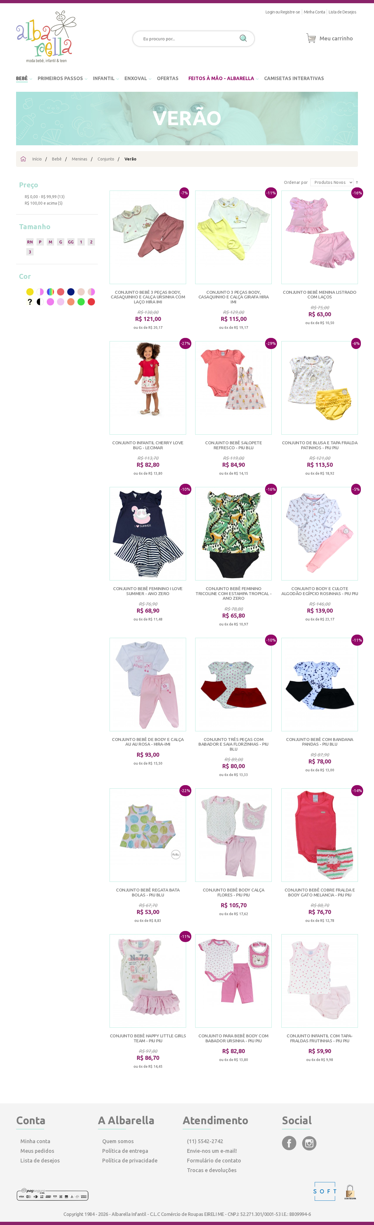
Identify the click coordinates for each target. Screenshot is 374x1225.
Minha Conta (314, 12)
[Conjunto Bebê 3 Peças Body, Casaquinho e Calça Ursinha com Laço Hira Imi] (148, 237)
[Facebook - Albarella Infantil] (289, 1148)
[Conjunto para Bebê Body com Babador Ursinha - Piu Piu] (233, 981)
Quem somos (118, 1141)
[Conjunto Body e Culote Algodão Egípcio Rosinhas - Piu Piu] (319, 533)
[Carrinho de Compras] (329, 43)
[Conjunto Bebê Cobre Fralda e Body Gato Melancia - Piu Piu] (319, 835)
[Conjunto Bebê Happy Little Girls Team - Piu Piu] (148, 981)
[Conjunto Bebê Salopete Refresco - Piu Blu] (233, 388)
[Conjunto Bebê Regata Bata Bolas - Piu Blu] (148, 835)
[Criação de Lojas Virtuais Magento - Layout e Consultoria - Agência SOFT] (325, 1199)
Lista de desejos (40, 1160)
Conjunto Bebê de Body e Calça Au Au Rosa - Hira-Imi (148, 742)
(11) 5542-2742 (205, 1141)
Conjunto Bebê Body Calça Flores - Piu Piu (233, 892)
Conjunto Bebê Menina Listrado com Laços (319, 295)
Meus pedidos (37, 1151)
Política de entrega (125, 1151)
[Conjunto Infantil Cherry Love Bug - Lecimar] (148, 388)
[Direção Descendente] (357, 182)
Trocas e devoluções (212, 1170)
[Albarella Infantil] (46, 64)
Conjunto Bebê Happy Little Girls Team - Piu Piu (148, 1038)
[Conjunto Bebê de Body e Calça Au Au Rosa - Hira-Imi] (148, 684)
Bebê (57, 159)
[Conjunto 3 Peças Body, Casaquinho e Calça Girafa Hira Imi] (233, 237)
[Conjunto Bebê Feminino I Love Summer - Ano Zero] (148, 533)
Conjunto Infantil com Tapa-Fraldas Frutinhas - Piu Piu (320, 1038)
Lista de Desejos (342, 12)
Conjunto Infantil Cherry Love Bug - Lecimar (147, 445)
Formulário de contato (214, 1160)
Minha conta (35, 1141)
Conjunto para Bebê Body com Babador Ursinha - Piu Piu (233, 1038)
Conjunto (106, 159)
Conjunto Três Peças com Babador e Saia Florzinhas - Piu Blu (233, 744)
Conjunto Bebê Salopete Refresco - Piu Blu (233, 445)
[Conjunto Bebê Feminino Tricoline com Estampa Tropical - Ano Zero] (233, 533)
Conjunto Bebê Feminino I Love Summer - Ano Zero (148, 591)
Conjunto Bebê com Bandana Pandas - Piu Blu (319, 742)
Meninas (79, 159)
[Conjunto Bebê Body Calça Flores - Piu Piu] (233, 835)
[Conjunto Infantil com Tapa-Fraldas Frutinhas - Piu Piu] (319, 981)
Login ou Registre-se (283, 12)
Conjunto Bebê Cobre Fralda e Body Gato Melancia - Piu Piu (320, 892)
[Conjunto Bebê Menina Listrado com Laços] (319, 237)
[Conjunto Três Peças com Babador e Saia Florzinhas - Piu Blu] (233, 684)
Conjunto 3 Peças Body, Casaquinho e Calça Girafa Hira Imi (233, 297)
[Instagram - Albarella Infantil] (309, 1148)
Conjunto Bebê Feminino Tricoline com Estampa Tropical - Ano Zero (233, 593)
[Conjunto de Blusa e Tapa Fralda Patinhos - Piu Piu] (319, 388)
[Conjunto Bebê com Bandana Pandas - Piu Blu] (319, 684)
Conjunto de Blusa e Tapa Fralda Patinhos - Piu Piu (320, 445)
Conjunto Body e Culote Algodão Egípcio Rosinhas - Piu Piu (319, 591)
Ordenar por (296, 182)
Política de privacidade (129, 1160)
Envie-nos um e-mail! (212, 1151)
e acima (41, 203)
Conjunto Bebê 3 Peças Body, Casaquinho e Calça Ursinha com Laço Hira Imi (148, 297)
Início (37, 159)
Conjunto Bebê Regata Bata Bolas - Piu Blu (148, 892)
